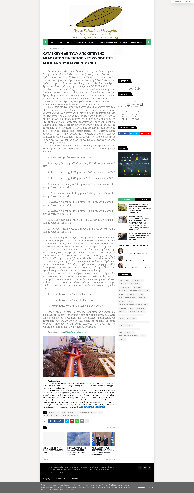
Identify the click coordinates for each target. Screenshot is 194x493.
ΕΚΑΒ (146, 291)
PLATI (120, 280)
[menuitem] (45, 42)
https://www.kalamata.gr (76, 332)
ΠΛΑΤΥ (121, 325)
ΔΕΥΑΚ (64, 412)
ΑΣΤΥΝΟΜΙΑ (136, 287)
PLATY (127, 280)
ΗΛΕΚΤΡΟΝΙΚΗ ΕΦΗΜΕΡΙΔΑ (127, 297)
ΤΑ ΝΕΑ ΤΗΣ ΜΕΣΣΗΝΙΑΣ (50, 415)
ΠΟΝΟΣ (129, 325)
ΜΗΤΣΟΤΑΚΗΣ (123, 315)
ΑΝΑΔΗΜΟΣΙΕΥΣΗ (59, 49)
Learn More (141, 487)
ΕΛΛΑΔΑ (121, 294)
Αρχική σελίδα (47, 49)
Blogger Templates (71, 479)
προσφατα (143, 199)
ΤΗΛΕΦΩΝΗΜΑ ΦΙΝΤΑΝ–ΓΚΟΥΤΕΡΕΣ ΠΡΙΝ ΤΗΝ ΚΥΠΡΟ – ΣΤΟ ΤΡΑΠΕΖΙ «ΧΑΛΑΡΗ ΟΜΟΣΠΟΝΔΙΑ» (103, 451)
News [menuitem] (52, 42)
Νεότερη (46, 459)
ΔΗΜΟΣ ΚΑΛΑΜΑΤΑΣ (83, 412)
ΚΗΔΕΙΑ (131, 308)
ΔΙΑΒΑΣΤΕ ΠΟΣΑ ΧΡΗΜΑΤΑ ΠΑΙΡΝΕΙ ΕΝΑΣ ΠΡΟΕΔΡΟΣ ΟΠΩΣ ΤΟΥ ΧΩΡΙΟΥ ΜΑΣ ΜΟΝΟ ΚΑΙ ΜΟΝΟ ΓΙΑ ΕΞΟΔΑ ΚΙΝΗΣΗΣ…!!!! (140, 208)
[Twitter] (67, 421)
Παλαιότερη (110, 459)
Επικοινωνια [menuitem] (136, 42)
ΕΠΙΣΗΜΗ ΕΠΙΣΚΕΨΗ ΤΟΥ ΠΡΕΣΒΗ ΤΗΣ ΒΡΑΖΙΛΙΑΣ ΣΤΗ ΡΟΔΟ (53, 450)
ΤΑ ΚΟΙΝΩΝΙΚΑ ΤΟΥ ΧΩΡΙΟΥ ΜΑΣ (129, 329)
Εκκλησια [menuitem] (124, 42)
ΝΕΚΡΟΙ (121, 318)
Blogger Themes (57, 479)
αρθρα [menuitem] (60, 42)
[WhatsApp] (77, 421)
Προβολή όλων (110, 427)
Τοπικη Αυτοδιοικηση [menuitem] (107, 42)
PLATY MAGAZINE (137, 280)
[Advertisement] (134, 62)
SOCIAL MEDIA (134, 284)
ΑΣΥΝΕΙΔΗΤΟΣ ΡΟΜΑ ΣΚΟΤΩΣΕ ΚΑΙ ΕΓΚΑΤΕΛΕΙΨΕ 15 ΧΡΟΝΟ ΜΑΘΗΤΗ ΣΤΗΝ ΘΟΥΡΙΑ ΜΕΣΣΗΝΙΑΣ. (140, 237)
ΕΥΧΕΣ (141, 294)
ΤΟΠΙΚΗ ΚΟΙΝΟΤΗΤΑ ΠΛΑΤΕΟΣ (69, 415)
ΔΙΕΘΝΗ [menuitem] (92, 42)
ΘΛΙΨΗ (130, 301)
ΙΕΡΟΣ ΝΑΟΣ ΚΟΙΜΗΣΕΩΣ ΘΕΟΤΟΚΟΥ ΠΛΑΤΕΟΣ (133, 304)
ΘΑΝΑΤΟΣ (142, 297)
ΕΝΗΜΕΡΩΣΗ (131, 294)
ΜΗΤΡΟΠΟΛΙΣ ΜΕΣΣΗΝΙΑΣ (137, 311)
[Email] (82, 421)
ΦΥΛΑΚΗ (121, 339)
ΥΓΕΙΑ (142, 336)
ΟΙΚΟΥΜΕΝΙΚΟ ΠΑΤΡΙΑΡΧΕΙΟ (127, 322)
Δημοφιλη (126, 199)
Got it (150, 487)
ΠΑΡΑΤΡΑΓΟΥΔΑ (144, 322)
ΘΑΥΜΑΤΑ (122, 301)
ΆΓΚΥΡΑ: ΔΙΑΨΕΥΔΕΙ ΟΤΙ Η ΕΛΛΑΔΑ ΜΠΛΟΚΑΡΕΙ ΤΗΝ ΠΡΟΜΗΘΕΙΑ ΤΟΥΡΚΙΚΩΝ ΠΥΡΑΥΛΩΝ (76, 451)
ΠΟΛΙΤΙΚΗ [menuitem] (70, 42)
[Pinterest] (72, 421)
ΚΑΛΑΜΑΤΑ (122, 308)
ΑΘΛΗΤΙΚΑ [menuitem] (81, 42)
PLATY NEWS (122, 284)
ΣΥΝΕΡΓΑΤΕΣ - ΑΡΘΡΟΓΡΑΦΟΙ (133, 245)
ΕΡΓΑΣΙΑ (93, 412)
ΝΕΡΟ (100, 412)
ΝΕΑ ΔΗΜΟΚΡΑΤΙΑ (136, 315)
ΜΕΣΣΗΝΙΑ (122, 311)
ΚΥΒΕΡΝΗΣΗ (140, 308)
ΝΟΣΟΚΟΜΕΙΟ (131, 318)
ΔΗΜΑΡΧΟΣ (71, 412)
